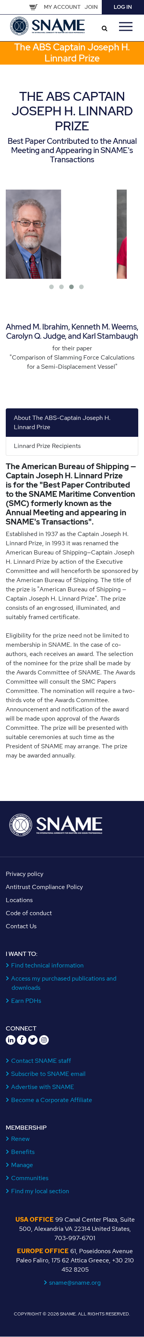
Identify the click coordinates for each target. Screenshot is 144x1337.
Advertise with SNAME (43, 1087)
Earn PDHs (26, 1001)
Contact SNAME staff (41, 1061)
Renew (21, 1139)
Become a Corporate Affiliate (52, 1100)
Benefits (23, 1152)
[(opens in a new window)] (10, 1040)
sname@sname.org (75, 1283)
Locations (19, 900)
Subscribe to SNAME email (49, 1074)
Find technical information (48, 965)
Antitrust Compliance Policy (44, 887)
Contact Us (21, 926)
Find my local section (40, 1191)
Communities (30, 1178)
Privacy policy (24, 874)
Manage (22, 1165)
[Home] (48, 25)
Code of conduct (29, 913)
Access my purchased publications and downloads (64, 983)
